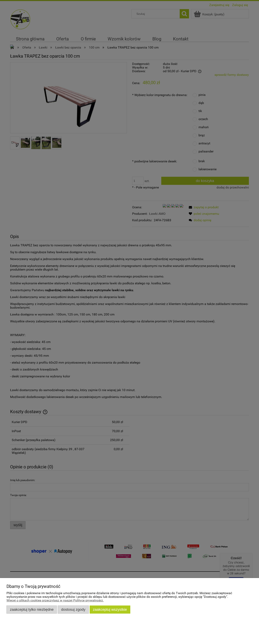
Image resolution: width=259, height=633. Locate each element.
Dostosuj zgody (73, 609)
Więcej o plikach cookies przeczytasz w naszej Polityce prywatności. (55, 600)
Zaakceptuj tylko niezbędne (32, 609)
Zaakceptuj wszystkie (110, 609)
